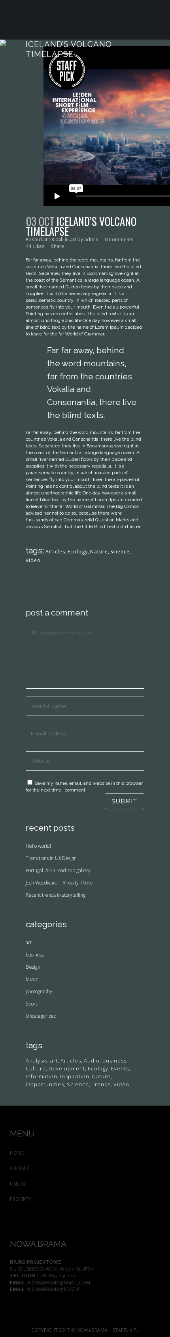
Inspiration (74, 1076)
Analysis (36, 1060)
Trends (101, 1084)
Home (17, 1153)
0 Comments (119, 239)
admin (91, 239)
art (73, 239)
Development (67, 1068)
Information (41, 1076)
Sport (31, 1003)
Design (33, 967)
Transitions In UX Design (51, 858)
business (35, 954)
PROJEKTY (20, 1199)
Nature (99, 551)
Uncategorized (41, 1016)
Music (32, 979)
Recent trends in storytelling (55, 895)
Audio (92, 1060)
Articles (55, 551)
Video (33, 560)
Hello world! (38, 846)
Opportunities (45, 1084)
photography (39, 991)
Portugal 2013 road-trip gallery (58, 870)
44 (35, 246)
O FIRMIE (19, 1168)
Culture (36, 1068)
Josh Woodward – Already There (59, 882)
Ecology (78, 551)
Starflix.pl (126, 1330)
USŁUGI (18, 1183)
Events (120, 1068)
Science (120, 551)
